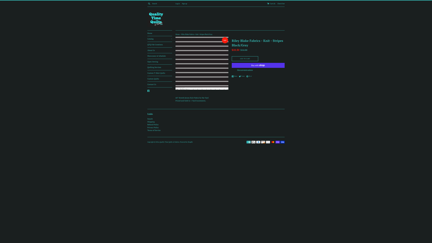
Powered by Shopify (186, 142)
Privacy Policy (153, 127)
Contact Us (151, 84)
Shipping (151, 121)
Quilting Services (154, 67)
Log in (178, 3)
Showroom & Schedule (156, 56)
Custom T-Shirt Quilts (156, 73)
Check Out (281, 3)
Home (149, 33)
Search (150, 119)
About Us (151, 50)
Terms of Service (154, 130)
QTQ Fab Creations (155, 44)
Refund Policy (153, 124)
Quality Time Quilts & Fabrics (169, 142)
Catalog (159, 39)
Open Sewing (152, 61)
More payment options (245, 70)
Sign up (184, 3)
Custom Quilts (153, 79)
